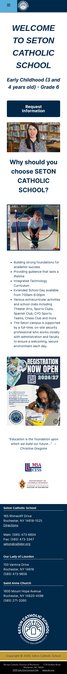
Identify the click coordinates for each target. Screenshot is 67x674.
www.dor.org (48, 670)
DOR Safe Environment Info (26, 670)
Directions (10, 525)
